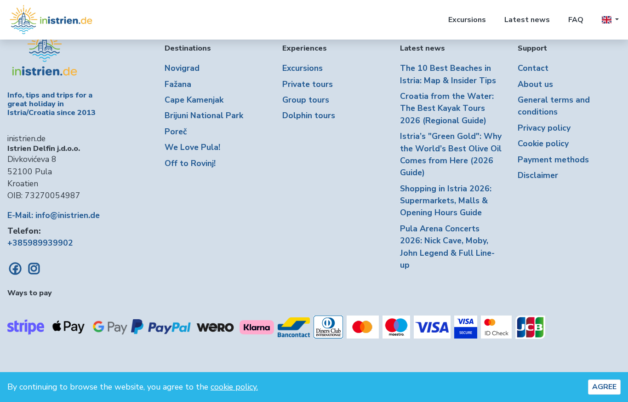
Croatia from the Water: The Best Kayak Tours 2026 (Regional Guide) (447, 108)
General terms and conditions (554, 105)
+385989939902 (40, 242)
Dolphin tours (308, 115)
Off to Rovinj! (190, 163)
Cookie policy (543, 143)
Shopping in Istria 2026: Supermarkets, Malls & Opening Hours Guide (445, 200)
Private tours (307, 84)
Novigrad (182, 68)
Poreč (176, 131)
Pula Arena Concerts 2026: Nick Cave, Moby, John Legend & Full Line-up (447, 246)
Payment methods (553, 159)
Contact (533, 68)
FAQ (575, 20)
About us (535, 84)
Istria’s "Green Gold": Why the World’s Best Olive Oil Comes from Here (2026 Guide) (451, 154)
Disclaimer (538, 175)
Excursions (467, 20)
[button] (610, 20)
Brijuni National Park (204, 115)
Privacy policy (544, 127)
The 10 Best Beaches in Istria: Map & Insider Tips (448, 74)
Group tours (305, 99)
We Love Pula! (192, 147)
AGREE (604, 387)
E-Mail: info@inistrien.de (53, 215)
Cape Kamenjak (194, 99)
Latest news (527, 20)
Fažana (178, 84)
